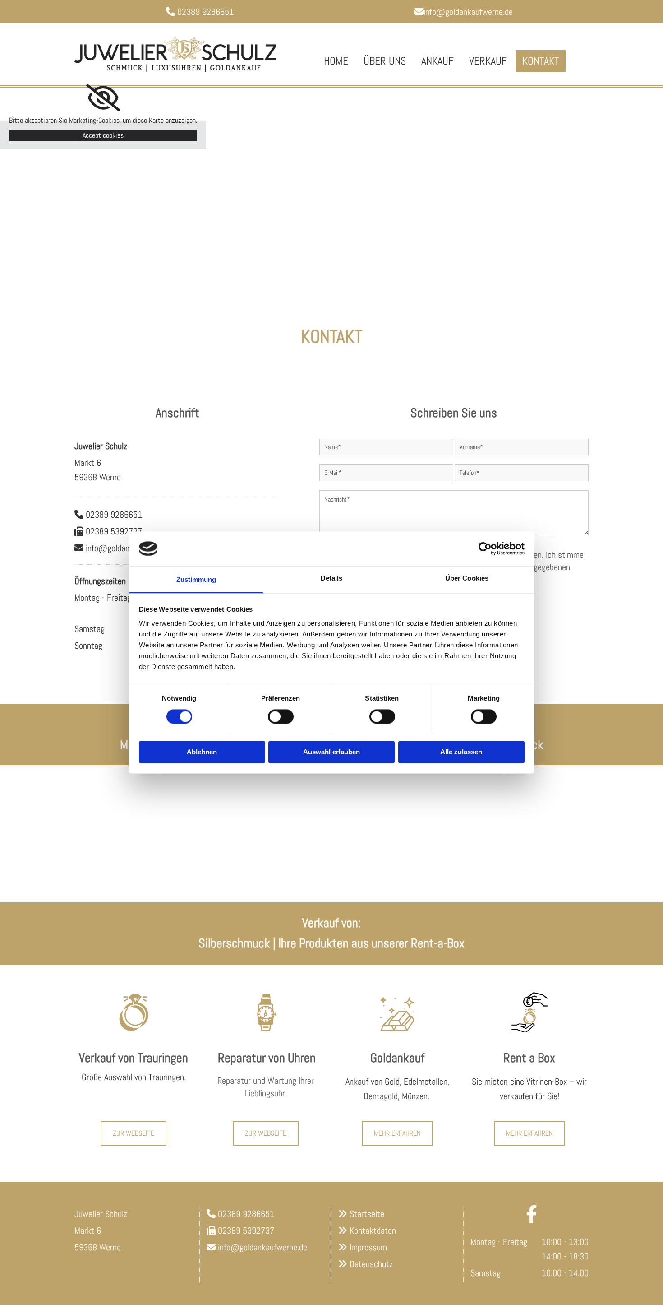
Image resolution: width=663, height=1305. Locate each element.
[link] (103, 97)
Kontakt (540, 61)
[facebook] (532, 1214)
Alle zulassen (461, 752)
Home (336, 61)
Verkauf (488, 61)
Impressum (368, 1247)
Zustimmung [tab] (196, 580)
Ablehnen (202, 752)
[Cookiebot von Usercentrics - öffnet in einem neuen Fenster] (485, 548)
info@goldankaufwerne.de (463, 12)
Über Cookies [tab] (466, 578)
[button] (133, 1133)
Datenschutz (371, 1264)
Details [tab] (332, 578)
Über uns (385, 61)
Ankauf (437, 61)
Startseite (367, 1214)
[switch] (281, 716)
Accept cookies (103, 135)
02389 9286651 (205, 12)
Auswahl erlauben (331, 752)
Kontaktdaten (373, 1230)
